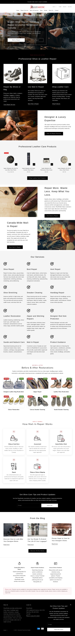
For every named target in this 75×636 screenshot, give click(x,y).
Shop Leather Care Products (37, 178)
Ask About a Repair (52, 216)
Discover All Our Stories (37, 551)
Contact (57, 10)
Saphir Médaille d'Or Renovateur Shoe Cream (46, 169)
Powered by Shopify (26, 630)
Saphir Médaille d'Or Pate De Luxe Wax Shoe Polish (11, 169)
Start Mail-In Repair (15, 247)
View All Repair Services (54, 133)
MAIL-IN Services (34, 10)
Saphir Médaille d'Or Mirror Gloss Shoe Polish (64, 169)
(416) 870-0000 (35, 616)
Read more (7, 544)
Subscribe (50, 505)
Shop (41, 10)
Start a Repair (16, 40)
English (5, 630)
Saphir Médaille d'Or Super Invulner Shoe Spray (28, 169)
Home (17, 10)
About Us (51, 10)
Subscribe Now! (58, 629)
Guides (45, 10)
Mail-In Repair (35, 40)
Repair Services (24, 10)
